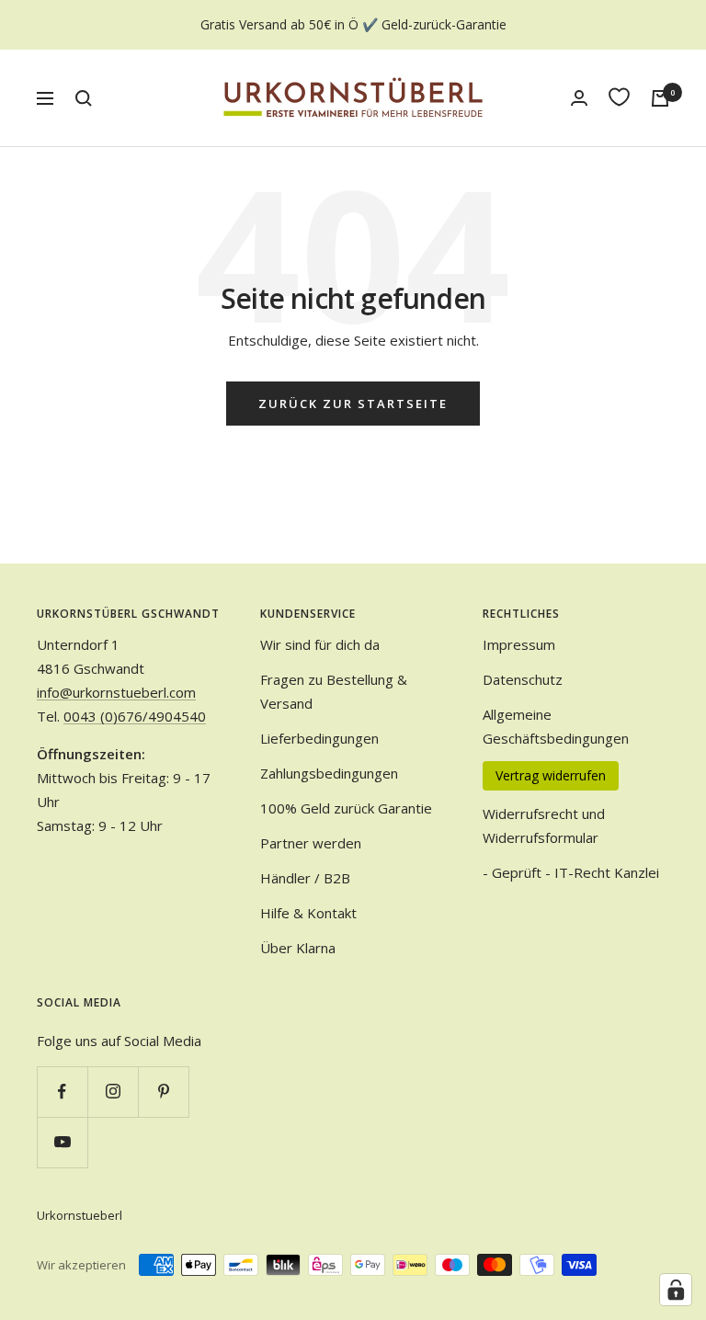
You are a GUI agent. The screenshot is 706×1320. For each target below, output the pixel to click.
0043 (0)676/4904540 (134, 716)
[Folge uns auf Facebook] (62, 1091)
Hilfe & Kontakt (308, 913)
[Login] (579, 98)
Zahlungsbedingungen (329, 773)
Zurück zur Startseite (353, 403)
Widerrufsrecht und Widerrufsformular (544, 825)
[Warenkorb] (660, 98)
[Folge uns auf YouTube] (62, 1142)
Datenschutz (523, 679)
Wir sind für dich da (320, 644)
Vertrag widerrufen (550, 775)
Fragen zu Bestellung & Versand (333, 691)
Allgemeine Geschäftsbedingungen (556, 726)
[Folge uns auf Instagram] (112, 1091)
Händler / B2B (305, 878)
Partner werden (310, 843)
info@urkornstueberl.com (116, 692)
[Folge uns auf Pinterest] (163, 1091)
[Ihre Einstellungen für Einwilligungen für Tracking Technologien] (675, 1289)
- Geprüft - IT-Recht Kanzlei (571, 872)
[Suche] (83, 98)
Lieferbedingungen (319, 738)
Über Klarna (298, 948)
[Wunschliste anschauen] (619, 97)
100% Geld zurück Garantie (346, 808)
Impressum (519, 644)
